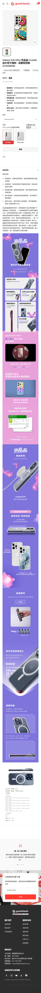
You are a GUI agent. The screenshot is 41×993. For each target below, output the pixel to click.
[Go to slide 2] (19, 864)
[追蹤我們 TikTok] (21, 975)
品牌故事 (8, 924)
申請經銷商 (8, 931)
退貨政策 (25, 924)
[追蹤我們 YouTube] (16, 975)
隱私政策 (25, 935)
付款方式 (25, 939)
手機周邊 (26, 70)
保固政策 (25, 928)
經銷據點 (25, 943)
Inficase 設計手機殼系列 (12, 70)
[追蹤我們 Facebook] (6, 975)
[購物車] (37, 4)
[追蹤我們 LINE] (26, 975)
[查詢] (7, 4)
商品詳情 (5, 170)
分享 (4, 157)
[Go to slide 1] (17, 864)
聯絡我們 (8, 928)
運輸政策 (25, 931)
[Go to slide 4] (23, 864)
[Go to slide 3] (21, 864)
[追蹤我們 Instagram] (11, 975)
